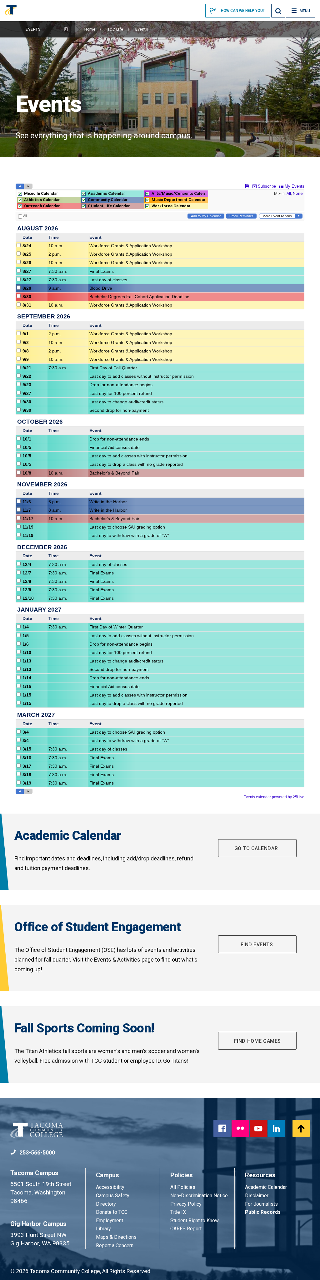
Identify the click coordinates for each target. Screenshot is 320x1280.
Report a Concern (114, 1245)
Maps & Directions (116, 1237)
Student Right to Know (194, 1220)
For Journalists (261, 1204)
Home (89, 29)
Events (33, 29)
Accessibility (110, 1187)
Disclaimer (256, 1196)
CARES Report (186, 1229)
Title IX (178, 1212)
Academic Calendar (266, 1187)
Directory (106, 1204)
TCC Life (115, 29)
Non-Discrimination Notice (199, 1196)
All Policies (183, 1187)
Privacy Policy (186, 1204)
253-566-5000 (36, 1152)
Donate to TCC (112, 1212)
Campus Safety (112, 1196)
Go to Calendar (257, 848)
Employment (109, 1220)
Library (103, 1229)
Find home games (257, 1041)
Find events (257, 945)
